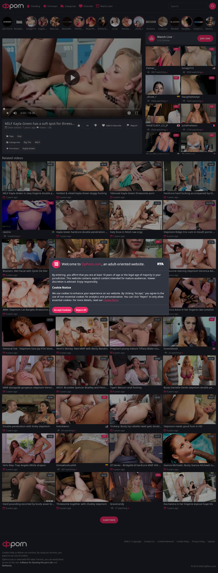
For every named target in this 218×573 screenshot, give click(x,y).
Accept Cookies (62, 309)
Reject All (81, 309)
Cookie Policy (110, 300)
